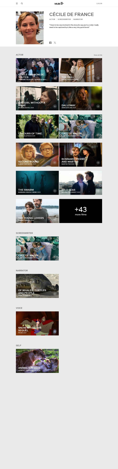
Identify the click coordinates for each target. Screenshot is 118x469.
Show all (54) (98, 55)
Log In (99, 3)
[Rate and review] (54, 78)
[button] (16, 3)
